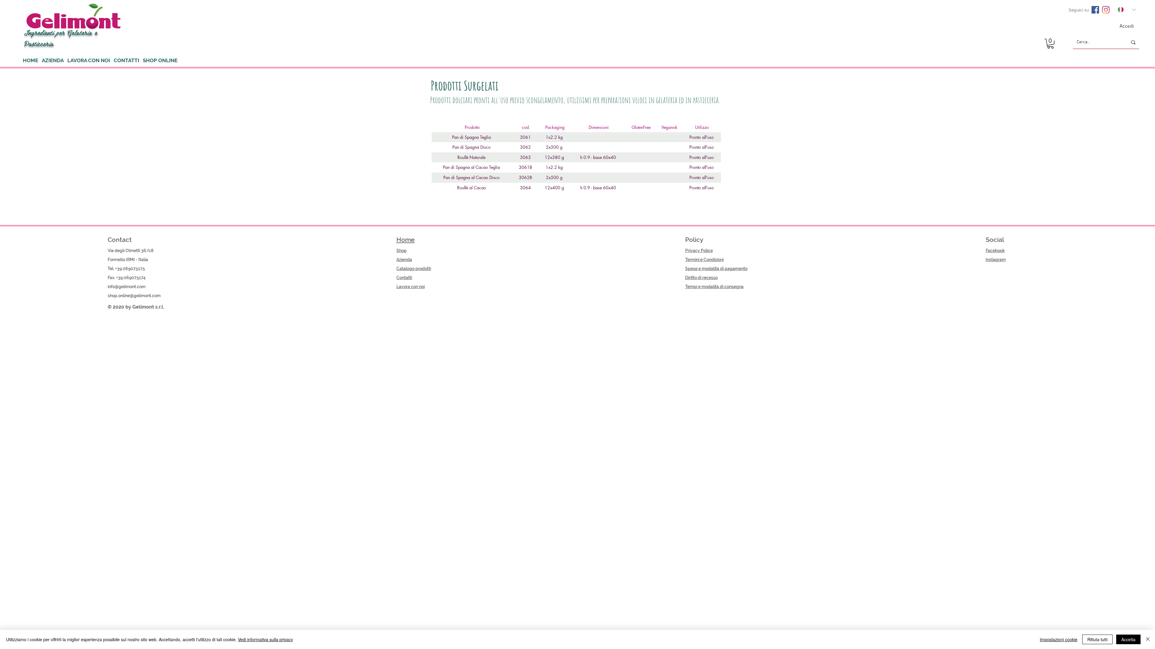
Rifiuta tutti (1097, 639)
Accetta (1128, 639)
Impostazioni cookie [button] (1058, 639)
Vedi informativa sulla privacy (265, 639)
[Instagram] (1106, 10)
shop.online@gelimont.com (134, 295)
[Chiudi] (1147, 639)
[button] (1050, 44)
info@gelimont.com (127, 286)
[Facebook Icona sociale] (1095, 10)
